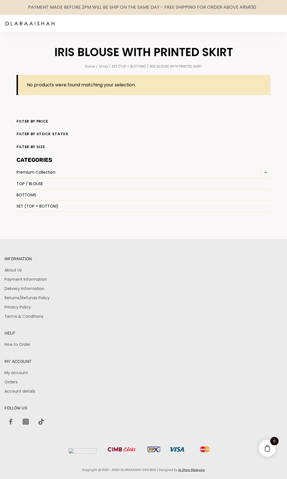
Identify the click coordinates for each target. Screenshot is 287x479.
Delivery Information (24, 288)
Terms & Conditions (23, 316)
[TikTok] (41, 422)
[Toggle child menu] (265, 172)
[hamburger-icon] (263, 23)
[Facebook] (10, 422)
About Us (13, 270)
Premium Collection (36, 172)
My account (16, 373)
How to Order (17, 344)
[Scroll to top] (273, 465)
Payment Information (25, 279)
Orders (11, 382)
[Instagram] (26, 422)
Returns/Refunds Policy (27, 298)
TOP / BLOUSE (30, 183)
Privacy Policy (17, 307)
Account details (19, 391)
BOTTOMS (26, 195)
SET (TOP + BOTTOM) (38, 206)
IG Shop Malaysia (191, 470)
